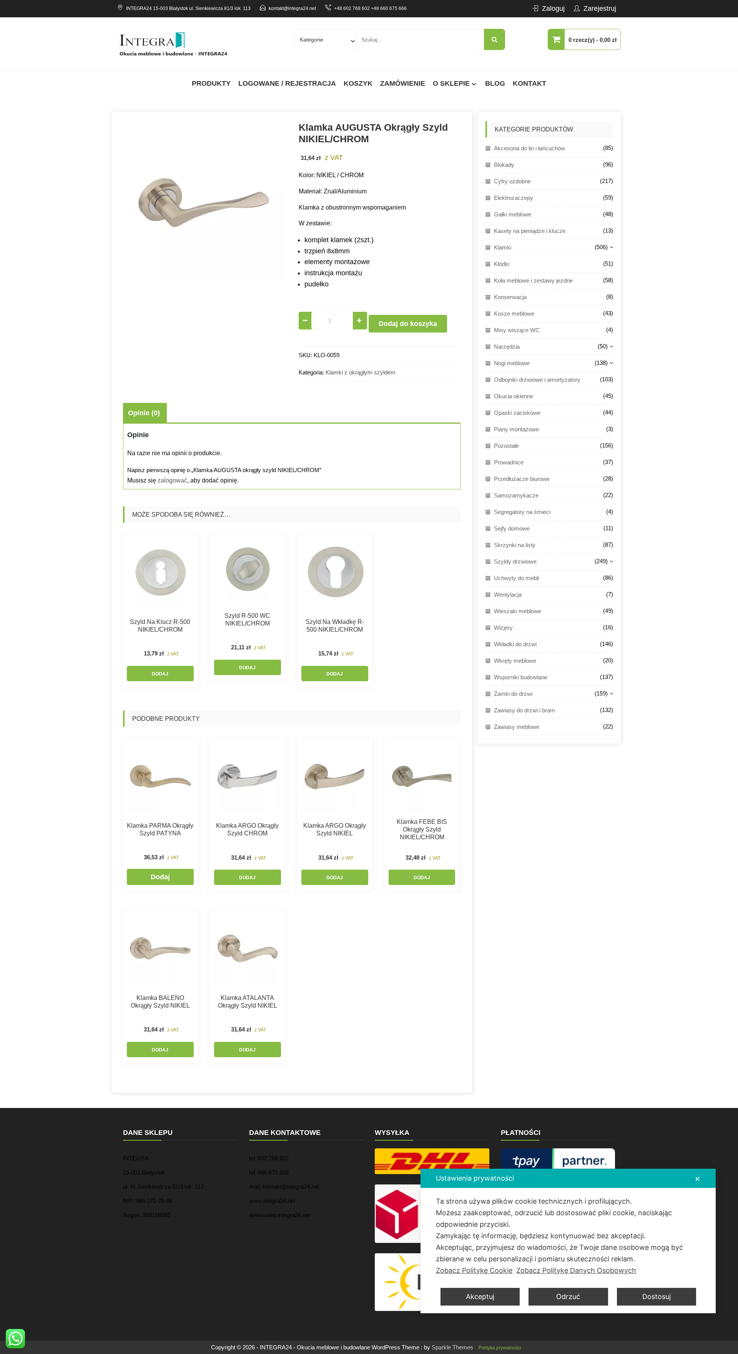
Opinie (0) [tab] (144, 413)
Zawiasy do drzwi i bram (524, 710)
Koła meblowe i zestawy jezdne (533, 280)
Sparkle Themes (452, 1347)
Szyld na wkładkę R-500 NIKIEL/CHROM (335, 626)
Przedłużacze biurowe (522, 479)
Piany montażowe (516, 429)
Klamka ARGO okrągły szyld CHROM (247, 829)
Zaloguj (553, 8)
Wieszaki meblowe (517, 611)
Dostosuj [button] (656, 1296)
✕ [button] (697, 1179)
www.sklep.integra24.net (279, 1215)
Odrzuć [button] (568, 1296)
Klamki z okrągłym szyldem (361, 372)
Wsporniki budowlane (520, 677)
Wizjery (503, 627)
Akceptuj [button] (480, 1296)
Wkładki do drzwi (515, 644)
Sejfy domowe (512, 528)
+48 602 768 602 (352, 8)
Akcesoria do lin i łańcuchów (529, 148)
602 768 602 (273, 1158)
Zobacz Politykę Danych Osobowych (576, 1270)
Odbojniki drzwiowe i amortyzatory (537, 379)
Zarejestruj (599, 8)
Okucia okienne (513, 396)
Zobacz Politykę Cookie (474, 1270)
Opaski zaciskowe (517, 412)
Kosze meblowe (514, 313)
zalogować (172, 480)
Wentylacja (508, 594)
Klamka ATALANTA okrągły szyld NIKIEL (247, 1002)
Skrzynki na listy (514, 545)
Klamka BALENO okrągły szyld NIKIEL (160, 1002)
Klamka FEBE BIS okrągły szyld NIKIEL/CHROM (422, 829)
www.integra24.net (272, 1201)
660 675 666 (273, 1172)
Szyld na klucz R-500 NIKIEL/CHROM (160, 626)
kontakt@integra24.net (292, 8)
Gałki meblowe (512, 214)
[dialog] (568, 1241)
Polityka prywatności (500, 1348)
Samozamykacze (516, 495)
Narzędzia (507, 346)
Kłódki (501, 264)
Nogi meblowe (512, 363)
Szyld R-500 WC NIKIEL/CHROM (247, 619)
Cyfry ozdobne (512, 181)
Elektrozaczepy (513, 198)
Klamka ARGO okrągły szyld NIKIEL (334, 829)
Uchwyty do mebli (516, 578)
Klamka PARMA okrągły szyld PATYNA (160, 829)
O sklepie (451, 83)
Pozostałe (506, 445)
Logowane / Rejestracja (287, 83)
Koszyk (358, 83)
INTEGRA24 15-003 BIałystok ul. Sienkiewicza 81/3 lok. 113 (188, 8)
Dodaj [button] (160, 674)
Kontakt (529, 83)
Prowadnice (509, 462)
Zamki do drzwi (513, 693)
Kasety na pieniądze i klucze (529, 231)
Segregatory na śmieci (522, 512)
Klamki (502, 247)
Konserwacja (510, 297)
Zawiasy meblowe (516, 727)
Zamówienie (402, 83)
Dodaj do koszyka (408, 324)
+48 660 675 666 (389, 8)
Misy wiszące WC (517, 330)
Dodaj (160, 877)
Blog (495, 83)
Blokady (504, 164)
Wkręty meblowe (515, 660)
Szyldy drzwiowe (515, 561)
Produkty (211, 83)
